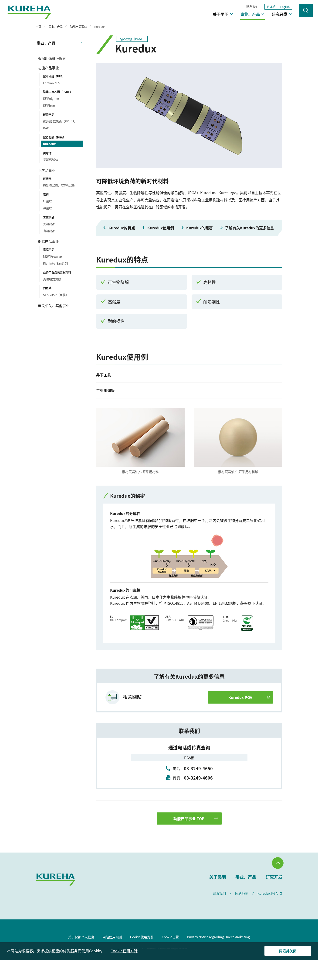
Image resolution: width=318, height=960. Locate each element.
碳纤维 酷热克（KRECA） (60, 121)
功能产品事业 (48, 67)
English (285, 7)
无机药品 (49, 223)
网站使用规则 (112, 937)
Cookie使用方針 (142, 937)
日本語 (271, 7)
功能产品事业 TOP (188, 818)
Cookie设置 (170, 937)
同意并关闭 (288, 950)
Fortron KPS (51, 83)
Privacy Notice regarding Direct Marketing (218, 937)
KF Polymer (51, 98)
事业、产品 (250, 14)
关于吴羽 (221, 14)
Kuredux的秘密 (199, 227)
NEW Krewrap (52, 256)
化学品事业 (46, 170)
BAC (46, 128)
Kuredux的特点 (121, 227)
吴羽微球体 (50, 159)
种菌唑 (47, 208)
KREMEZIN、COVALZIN (59, 185)
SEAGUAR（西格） (56, 295)
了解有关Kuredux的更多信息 (249, 227)
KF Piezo (49, 105)
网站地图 (241, 893)
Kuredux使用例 (160, 227)
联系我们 (252, 6)
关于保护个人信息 (81, 937)
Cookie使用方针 (124, 950)
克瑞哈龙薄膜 (52, 279)
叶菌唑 (47, 201)
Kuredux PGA (240, 697)
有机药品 (49, 230)
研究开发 (280, 14)
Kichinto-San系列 (55, 263)
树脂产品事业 (48, 241)
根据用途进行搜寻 (52, 58)
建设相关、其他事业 (53, 305)
